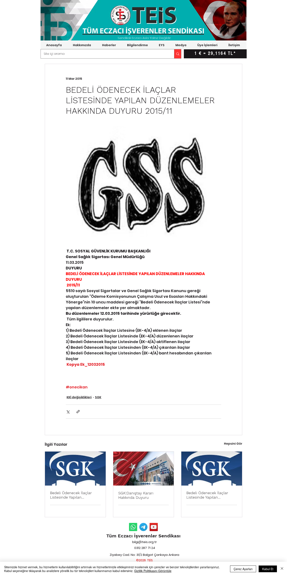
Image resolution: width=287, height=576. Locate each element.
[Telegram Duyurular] (143, 527)
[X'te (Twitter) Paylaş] (68, 412)
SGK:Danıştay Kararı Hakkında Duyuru (135, 495)
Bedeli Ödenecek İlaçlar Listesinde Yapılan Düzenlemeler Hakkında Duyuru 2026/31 (71, 495)
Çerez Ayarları (243, 569)
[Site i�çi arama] (177, 53)
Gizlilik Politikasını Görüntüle (152, 571)
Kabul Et (267, 569)
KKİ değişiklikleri (79, 397)
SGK (98, 397)
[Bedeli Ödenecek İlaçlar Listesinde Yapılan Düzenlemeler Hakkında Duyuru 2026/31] (75, 469)
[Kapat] (281, 569)
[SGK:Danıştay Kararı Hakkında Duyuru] (143, 469)
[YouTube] (154, 527)
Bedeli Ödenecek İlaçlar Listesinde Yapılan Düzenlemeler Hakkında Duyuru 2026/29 (207, 495)
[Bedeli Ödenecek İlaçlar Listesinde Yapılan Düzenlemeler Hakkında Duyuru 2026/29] (211, 469)
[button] (81, 45)
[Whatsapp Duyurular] (133, 527)
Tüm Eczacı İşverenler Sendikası (143, 535)
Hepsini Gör (233, 443)
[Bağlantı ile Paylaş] (78, 412)
